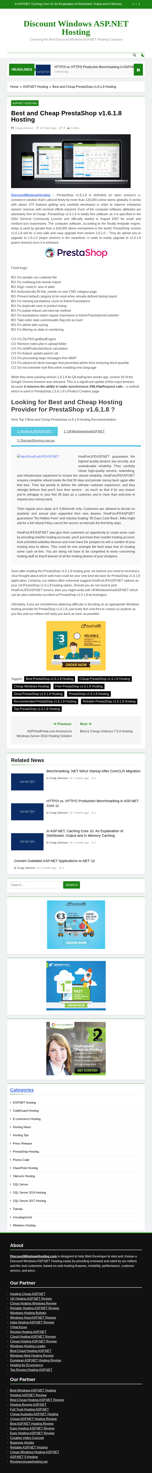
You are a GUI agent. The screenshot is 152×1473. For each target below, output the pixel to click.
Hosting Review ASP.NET (28, 1404)
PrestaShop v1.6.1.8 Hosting (89, 694)
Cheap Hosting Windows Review (33, 1303)
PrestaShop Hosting (26, 1151)
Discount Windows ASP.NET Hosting (76, 28)
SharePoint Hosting (25, 1168)
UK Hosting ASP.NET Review (31, 1298)
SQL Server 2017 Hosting (29, 1200)
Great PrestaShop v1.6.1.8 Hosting (38, 694)
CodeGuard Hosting (26, 1110)
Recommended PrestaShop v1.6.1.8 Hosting (45, 701)
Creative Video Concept (27, 1438)
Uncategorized (22, 1217)
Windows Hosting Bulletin (28, 1313)
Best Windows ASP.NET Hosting (33, 1390)
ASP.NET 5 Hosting (24, 1457)
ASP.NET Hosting (24, 103)
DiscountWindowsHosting (30, 195)
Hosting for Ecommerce (26, 1365)
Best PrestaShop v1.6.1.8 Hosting (49, 679)
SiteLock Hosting (24, 1176)
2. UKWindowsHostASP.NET (84, 431)
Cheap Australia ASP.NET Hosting (34, 1414)
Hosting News (22, 1127)
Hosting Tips (21, 1135)
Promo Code (21, 1160)
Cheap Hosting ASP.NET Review (33, 1341)
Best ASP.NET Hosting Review (32, 1423)
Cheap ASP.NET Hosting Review (33, 1419)
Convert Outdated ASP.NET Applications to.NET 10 (89, 4)
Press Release (22, 1143)
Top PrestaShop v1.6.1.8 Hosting (37, 709)
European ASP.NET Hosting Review (35, 1360)
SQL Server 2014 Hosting (29, 1192)
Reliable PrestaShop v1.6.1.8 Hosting (109, 701)
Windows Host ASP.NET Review (33, 1317)
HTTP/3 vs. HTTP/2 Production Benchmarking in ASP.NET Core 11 (89, 67)
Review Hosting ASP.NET (28, 1332)
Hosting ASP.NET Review (28, 1395)
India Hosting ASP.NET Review (32, 1322)
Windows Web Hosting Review (32, 1355)
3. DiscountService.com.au (36, 440)
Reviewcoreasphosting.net (29, 1461)
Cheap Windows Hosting (31, 686)
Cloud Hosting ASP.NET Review (33, 1336)
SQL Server (20, 1184)
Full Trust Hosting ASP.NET (29, 1409)
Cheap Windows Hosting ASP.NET (34, 1452)
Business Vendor (22, 1442)
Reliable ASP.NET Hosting (29, 1447)
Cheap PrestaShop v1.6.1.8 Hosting (105, 679)
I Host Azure (18, 1327)
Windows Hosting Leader (28, 1346)
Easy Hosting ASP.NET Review (32, 1428)
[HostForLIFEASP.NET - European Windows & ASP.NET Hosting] (76, 948)
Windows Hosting (24, 1225)
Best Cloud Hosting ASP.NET (30, 1351)
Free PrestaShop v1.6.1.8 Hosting (79, 686)
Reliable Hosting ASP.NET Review (34, 1308)
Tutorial (17, 1209)
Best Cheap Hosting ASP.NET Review (37, 1400)
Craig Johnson (24, 128)
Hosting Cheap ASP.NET (27, 1294)
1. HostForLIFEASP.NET (34, 431)
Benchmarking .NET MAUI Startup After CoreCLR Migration (94, 771)
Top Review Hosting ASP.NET (31, 1370)
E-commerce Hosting (27, 1119)
